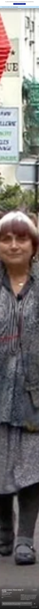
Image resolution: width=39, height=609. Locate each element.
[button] (2, 9)
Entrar (35, 9)
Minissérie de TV (9, 596)
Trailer (35, 589)
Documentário (4, 596)
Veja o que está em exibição (19, 3)
